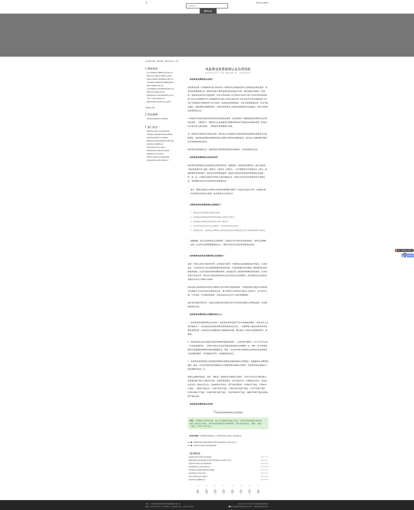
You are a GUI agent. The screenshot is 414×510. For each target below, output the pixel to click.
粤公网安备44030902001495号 (241, 506)
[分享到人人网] (259, 60)
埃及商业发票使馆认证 (207, 436)
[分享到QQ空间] (246, 60)
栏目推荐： (153, 114)
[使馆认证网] (165, 2)
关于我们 (171, 11)
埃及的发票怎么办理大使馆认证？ (158, 160)
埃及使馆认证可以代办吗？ (156, 154)
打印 (248, 73)
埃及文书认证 (169, 61)
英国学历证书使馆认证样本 (156, 92)
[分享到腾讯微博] (256, 60)
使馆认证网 (154, 11)
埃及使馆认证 (237, 436)
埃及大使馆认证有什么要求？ (156, 147)
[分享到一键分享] (266, 60)
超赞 (258, 492)
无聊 (232, 492)
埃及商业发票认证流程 (224, 436)
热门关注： (153, 127)
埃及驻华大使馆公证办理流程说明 (158, 131)
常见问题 (260, 11)
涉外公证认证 (225, 11)
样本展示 (242, 11)
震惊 (197, 492)
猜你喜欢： (153, 68)
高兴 (240, 492)
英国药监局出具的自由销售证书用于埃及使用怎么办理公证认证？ (215, 442)
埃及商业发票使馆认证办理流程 (157, 118)
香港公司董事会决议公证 (155, 85)
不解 (206, 492)
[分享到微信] (253, 60)
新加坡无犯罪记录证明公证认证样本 (159, 102)
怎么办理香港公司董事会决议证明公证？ (160, 72)
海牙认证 (208, 11)
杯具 (223, 492)
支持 (249, 492)
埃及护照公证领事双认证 (155, 144)
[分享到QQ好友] (263, 60)
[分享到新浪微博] (249, 60)
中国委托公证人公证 (189, 11)
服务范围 (160, 61)
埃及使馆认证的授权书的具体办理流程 (159, 134)
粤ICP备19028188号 (261, 506)
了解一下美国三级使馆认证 (156, 98)
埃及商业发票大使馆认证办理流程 (158, 150)
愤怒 (215, 492)
